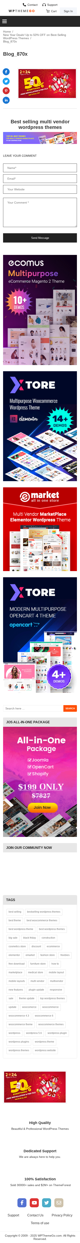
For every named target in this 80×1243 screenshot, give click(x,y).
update (12, 1007)
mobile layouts (17, 981)
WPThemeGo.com (50, 1235)
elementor (14, 955)
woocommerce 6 (44, 1015)
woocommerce (50, 1007)
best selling (15, 911)
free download (17, 963)
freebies (65, 955)
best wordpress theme (21, 929)
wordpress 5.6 (34, 1033)
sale (11, 998)
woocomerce (29, 1007)
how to (55, 963)
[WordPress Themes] (21, 11)
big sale (13, 937)
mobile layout (56, 972)
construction (48, 937)
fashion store (47, 955)
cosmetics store (17, 946)
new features (16, 989)
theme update (26, 998)
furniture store (38, 963)
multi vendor (37, 981)
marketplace (15, 972)
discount (36, 946)
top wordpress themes (52, 998)
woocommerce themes (51, 1024)
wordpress (14, 1033)
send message (40, 237)
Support (52, 4)
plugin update (36, 989)
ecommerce (53, 946)
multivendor (56, 981)
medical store (35, 972)
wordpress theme (44, 1041)
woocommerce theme (21, 1024)
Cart (54, 11)
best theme (15, 920)
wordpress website (45, 1050)
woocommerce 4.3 (19, 1015)
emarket (30, 955)
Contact (32, 4)
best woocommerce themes (42, 920)
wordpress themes (19, 1050)
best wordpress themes (52, 929)
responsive (56, 989)
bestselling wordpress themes (43, 911)
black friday (29, 937)
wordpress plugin (57, 1033)
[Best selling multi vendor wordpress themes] (40, 137)
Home (7, 31)
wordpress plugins (19, 1041)
